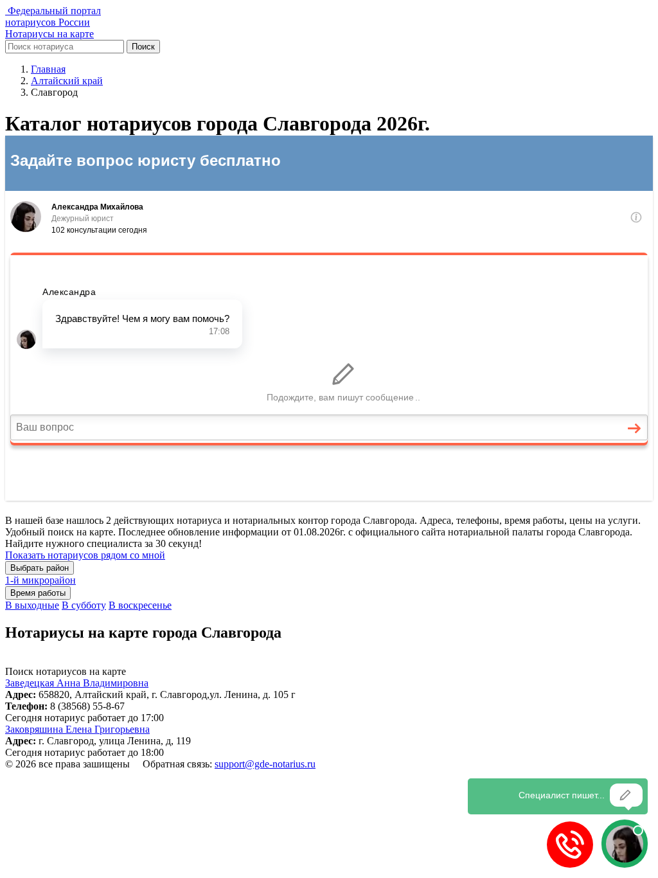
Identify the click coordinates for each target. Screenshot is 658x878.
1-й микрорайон (40, 580)
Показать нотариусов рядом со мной (85, 555)
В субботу (84, 605)
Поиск (143, 46)
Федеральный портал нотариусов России (53, 16)
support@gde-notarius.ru (265, 763)
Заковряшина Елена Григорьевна (77, 729)
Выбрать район (39, 568)
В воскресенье (140, 605)
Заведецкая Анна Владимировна (76, 682)
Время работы (38, 593)
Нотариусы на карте (49, 33)
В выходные (32, 605)
